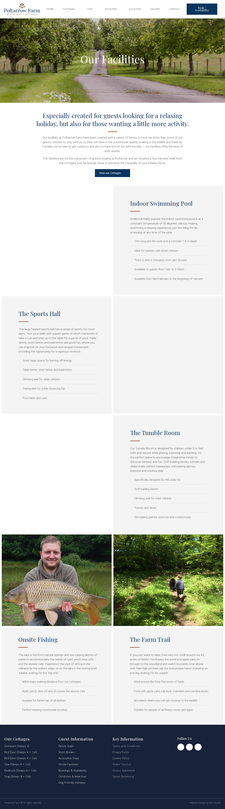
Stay (90, 9)
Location (135, 9)
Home (50, 9)
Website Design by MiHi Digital (205, 802)
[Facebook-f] (180, 747)
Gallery (155, 9)
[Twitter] (198, 747)
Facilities (111, 9)
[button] (202, 9)
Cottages (69, 9)
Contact (174, 9)
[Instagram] (189, 747)
